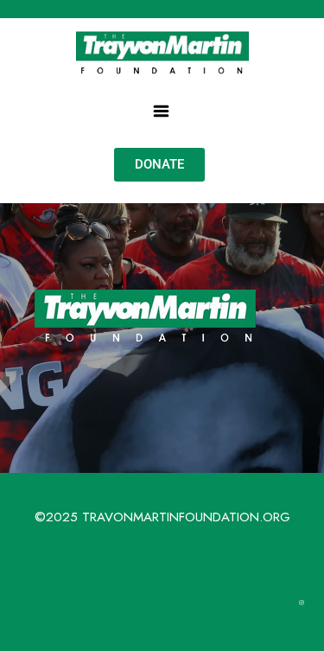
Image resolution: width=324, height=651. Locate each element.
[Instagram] (301, 602)
